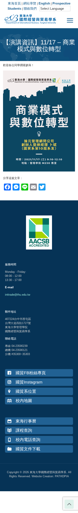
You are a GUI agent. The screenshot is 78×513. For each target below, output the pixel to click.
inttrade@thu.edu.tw (17, 294)
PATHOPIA (62, 476)
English (44, 3)
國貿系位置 (26, 391)
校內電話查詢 (28, 439)
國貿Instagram (29, 382)
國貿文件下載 (28, 449)
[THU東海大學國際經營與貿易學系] (28, 18)
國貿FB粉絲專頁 (31, 373)
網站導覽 (29, 3)
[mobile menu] (70, 20)
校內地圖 (24, 400)
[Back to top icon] (69, 504)
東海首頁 (14, 3)
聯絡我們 (30, 8)
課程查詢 (24, 430)
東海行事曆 (26, 421)
